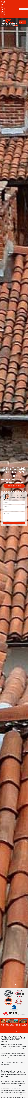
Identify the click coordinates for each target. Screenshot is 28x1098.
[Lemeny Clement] (9, 22)
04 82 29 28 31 (3, 5)
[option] (14, 549)
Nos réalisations (14, 486)
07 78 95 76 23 (3, 14)
